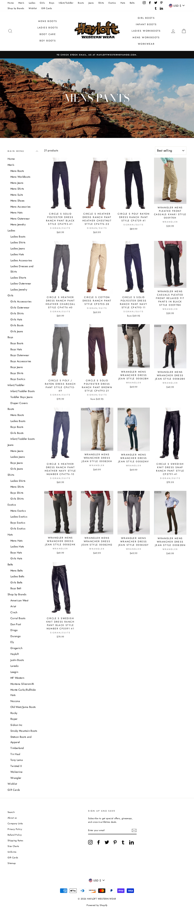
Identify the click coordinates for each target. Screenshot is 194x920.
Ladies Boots (48, 27)
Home (11, 2)
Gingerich (16, 648)
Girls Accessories (20, 301)
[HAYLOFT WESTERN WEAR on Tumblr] (123, 842)
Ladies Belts (17, 576)
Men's (21, 2)
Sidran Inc (16, 725)
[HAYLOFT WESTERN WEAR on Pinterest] (115, 842)
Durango (15, 636)
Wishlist (33, 8)
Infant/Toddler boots (22, 439)
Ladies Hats (17, 254)
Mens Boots (47, 21)
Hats (122, 2)
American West (19, 600)
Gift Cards (46, 8)
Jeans (91, 2)
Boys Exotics (17, 379)
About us (12, 817)
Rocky (13, 713)
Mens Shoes (17, 200)
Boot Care (48, 34)
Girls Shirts (17, 313)
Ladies (32, 2)
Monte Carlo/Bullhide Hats (23, 692)
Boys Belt (15, 588)
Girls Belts (16, 582)
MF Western (17, 678)
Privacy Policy (15, 829)
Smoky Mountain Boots (23, 731)
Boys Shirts (16, 373)
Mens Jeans (16, 183)
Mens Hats (16, 212)
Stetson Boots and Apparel (20, 739)
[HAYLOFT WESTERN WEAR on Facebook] (98, 842)
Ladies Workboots (146, 31)
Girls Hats (16, 319)
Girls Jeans (16, 331)
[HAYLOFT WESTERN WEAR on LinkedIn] (131, 842)
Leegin (14, 672)
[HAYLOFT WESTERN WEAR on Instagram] (90, 842)
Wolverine (16, 772)
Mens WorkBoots (20, 177)
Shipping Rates (15, 840)
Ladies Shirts (18, 242)
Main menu (16, 151)
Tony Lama (16, 760)
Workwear (146, 44)
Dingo (14, 630)
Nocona (15, 701)
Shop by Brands (16, 8)
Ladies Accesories (21, 260)
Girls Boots (17, 325)
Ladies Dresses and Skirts (21, 268)
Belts (132, 2)
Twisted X (16, 766)
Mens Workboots (146, 37)
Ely (12, 642)
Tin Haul (15, 754)
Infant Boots (146, 24)
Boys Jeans (16, 367)
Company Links (15, 823)
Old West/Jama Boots (23, 707)
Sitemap (12, 863)
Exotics (112, 2)
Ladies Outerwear (20, 283)
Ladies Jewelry (18, 289)
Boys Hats (16, 349)
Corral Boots (17, 618)
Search (11, 812)
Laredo (14, 666)
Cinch (13, 612)
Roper (14, 719)
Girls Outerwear (19, 307)
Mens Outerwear (20, 218)
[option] (97, 54)
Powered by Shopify (97, 905)
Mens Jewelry (18, 224)
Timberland (17, 748)
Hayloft (14, 654)
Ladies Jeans (17, 248)
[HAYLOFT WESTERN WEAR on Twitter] (107, 842)
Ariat (13, 606)
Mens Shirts (17, 189)
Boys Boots (16, 343)
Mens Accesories (20, 207)
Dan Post (15, 624)
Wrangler (15, 778)
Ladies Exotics (18, 516)
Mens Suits (16, 195)
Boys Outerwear (19, 355)
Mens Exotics (18, 511)
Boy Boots (48, 40)
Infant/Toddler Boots (22, 391)
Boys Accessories (20, 361)
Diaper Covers (19, 403)
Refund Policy (15, 834)
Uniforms (12, 851)
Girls (42, 2)
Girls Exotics (18, 528)
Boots (81, 2)
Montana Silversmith (22, 684)
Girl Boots (146, 18)
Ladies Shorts (18, 277)
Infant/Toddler (66, 2)
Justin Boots (17, 660)
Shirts (101, 2)
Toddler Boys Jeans (21, 397)
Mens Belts (16, 570)
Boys (51, 2)
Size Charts (13, 846)
